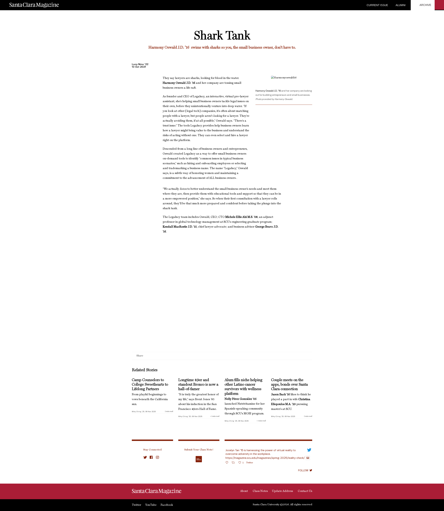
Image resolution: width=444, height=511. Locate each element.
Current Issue (377, 5)
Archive (425, 4)
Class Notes (260, 491)
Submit (199, 459)
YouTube (150, 505)
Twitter (136, 505)
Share (139, 356)
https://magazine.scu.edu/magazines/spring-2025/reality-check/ (265, 457)
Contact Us (304, 491)
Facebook (167, 505)
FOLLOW (303, 470)
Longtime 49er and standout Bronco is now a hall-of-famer (198, 384)
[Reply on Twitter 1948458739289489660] (228, 463)
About (244, 491)
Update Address (282, 491)
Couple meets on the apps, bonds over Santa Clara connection (289, 384)
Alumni (400, 5)
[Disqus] (222, 307)
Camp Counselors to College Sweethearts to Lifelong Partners (150, 384)
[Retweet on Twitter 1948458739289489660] (234, 463)
